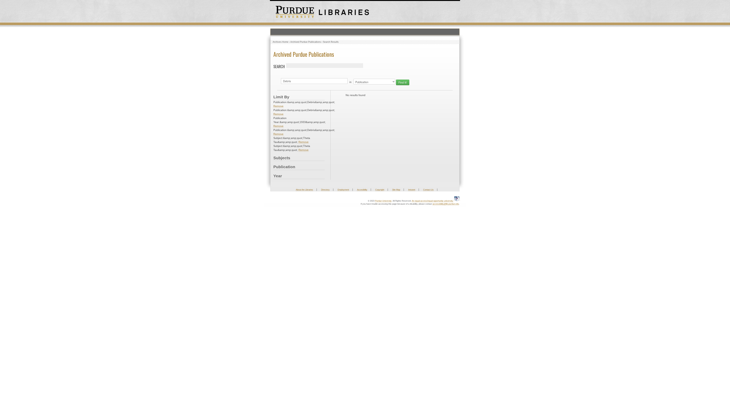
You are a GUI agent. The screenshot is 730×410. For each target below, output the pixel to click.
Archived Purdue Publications (305, 42)
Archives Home (280, 42)
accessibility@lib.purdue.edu (446, 204)
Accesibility (362, 189)
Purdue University (383, 201)
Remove (278, 106)
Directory (325, 189)
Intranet (411, 189)
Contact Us (428, 189)
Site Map (396, 189)
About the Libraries (304, 189)
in (350, 82)
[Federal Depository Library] (456, 198)
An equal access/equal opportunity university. (432, 201)
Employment (343, 189)
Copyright (379, 189)
